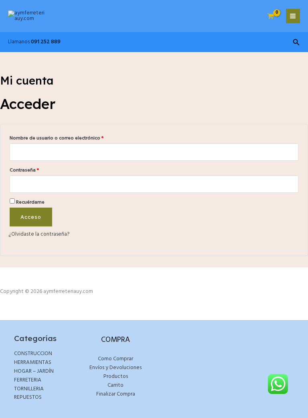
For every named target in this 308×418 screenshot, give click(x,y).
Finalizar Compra (115, 394)
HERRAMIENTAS (32, 362)
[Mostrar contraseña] (292, 184)
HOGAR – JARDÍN (34, 371)
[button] (296, 43)
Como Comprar (115, 359)
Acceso (30, 217)
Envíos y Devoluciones (115, 367)
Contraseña (37, 170)
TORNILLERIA (29, 389)
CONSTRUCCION (33, 353)
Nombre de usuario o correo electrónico (69, 137)
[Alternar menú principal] (293, 16)
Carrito (115, 385)
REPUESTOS (28, 397)
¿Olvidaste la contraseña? (39, 234)
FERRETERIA (27, 380)
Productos (115, 376)
